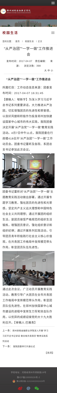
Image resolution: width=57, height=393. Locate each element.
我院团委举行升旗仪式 (23, 346)
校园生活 (29, 41)
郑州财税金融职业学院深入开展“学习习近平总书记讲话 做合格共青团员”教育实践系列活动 (25, 335)
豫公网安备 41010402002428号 (30, 381)
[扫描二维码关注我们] (36, 388)
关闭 (49, 353)
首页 (17, 41)
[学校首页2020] (15, 14)
